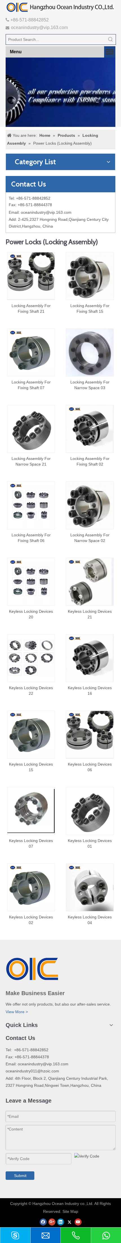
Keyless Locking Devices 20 (31, 614)
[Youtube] (78, 1222)
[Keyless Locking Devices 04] (89, 887)
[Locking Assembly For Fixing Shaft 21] (31, 276)
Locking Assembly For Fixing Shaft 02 (89, 461)
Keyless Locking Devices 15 (31, 767)
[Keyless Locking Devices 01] (89, 810)
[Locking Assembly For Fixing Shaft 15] (89, 276)
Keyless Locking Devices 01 (90, 843)
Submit (20, 1175)
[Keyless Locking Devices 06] (89, 734)
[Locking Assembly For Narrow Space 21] (31, 428)
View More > (17, 1012)
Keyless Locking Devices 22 (31, 691)
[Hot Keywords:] (111, 39)
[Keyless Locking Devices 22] (31, 658)
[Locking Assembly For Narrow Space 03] (89, 353)
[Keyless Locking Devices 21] (89, 581)
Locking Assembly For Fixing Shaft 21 (31, 308)
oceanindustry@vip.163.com (39, 27)
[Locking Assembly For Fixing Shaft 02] (89, 428)
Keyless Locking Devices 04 (90, 920)
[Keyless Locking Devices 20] (31, 581)
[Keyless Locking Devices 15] (31, 734)
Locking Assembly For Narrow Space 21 (31, 461)
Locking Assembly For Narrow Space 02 (89, 538)
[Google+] (51, 1222)
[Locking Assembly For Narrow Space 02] (89, 505)
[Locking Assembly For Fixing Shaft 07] (31, 352)
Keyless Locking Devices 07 (31, 843)
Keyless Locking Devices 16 (90, 691)
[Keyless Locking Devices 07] (31, 810)
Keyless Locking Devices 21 (90, 614)
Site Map (70, 1211)
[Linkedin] (60, 1222)
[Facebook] (43, 1222)
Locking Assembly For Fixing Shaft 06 (31, 538)
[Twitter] (69, 1222)
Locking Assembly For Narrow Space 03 (89, 385)
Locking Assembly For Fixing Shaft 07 (31, 385)
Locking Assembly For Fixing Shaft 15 (89, 308)
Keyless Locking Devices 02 (31, 920)
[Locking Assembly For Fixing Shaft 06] (31, 505)
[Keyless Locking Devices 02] (31, 887)
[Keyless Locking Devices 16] (89, 658)
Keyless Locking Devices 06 (90, 767)
